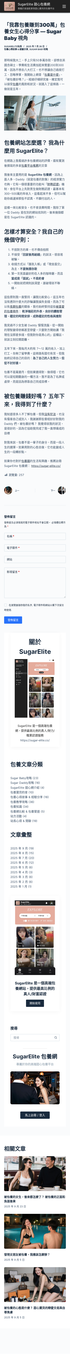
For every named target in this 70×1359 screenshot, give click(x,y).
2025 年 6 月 (19, 862)
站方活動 (16, 816)
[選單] (64, 6)
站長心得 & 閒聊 (20, 821)
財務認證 (53, 184)
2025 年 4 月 (19, 872)
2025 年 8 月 (19, 853)
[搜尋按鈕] (56, 1037)
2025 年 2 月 (19, 882)
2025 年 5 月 (19, 867)
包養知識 (16, 806)
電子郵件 (13, 548)
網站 (9, 559)
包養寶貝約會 (19, 792)
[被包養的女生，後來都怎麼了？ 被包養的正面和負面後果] (35, 1173)
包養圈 (25, 461)
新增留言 (13, 572)
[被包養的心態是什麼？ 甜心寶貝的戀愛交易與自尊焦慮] (35, 1284)
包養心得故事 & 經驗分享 (16, 49)
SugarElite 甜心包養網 (34, 4)
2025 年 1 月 (18, 886)
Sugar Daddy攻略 (22, 783)
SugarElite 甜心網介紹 (24, 787)
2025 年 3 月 (19, 877)
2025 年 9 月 (19, 848)
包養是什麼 (51, 74)
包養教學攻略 (19, 802)
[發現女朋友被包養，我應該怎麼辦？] (35, 1231)
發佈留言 (13, 620)
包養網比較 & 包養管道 (25, 811)
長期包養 (15, 306)
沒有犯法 (50, 414)
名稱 (10, 536)
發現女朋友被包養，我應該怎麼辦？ (27, 1254)
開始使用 (35, 1003)
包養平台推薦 (30, 165)
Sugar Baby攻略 (38, 49)
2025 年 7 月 (19, 858)
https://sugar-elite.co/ (46, 466)
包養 (15, 84)
